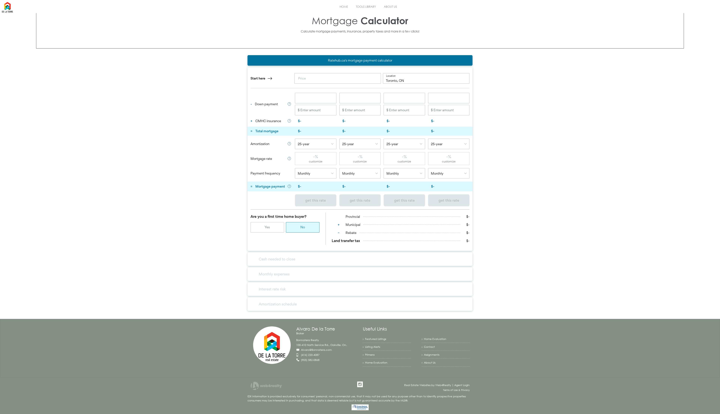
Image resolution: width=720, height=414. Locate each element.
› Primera (369, 354)
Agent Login (462, 385)
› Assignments (430, 354)
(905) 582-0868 (310, 359)
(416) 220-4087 (310, 354)
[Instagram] (360, 384)
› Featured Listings (374, 338)
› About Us (428, 362)
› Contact (428, 346)
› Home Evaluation (434, 338)
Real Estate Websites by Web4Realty (427, 385)
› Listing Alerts (371, 346)
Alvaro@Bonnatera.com (316, 349)
